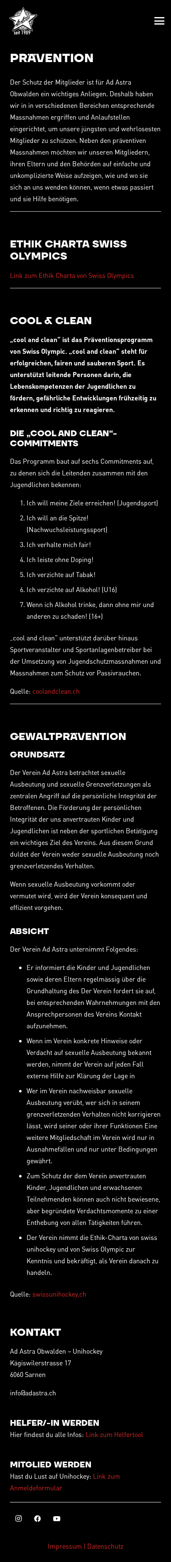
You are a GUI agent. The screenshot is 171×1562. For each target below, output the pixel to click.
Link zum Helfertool (114, 1434)
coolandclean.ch (56, 691)
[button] (159, 21)
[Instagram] (18, 1518)
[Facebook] (37, 1518)
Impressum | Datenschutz (85, 1546)
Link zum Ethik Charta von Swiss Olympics (72, 275)
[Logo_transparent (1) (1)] (23, 20)
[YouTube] (57, 1518)
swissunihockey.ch (59, 1294)
